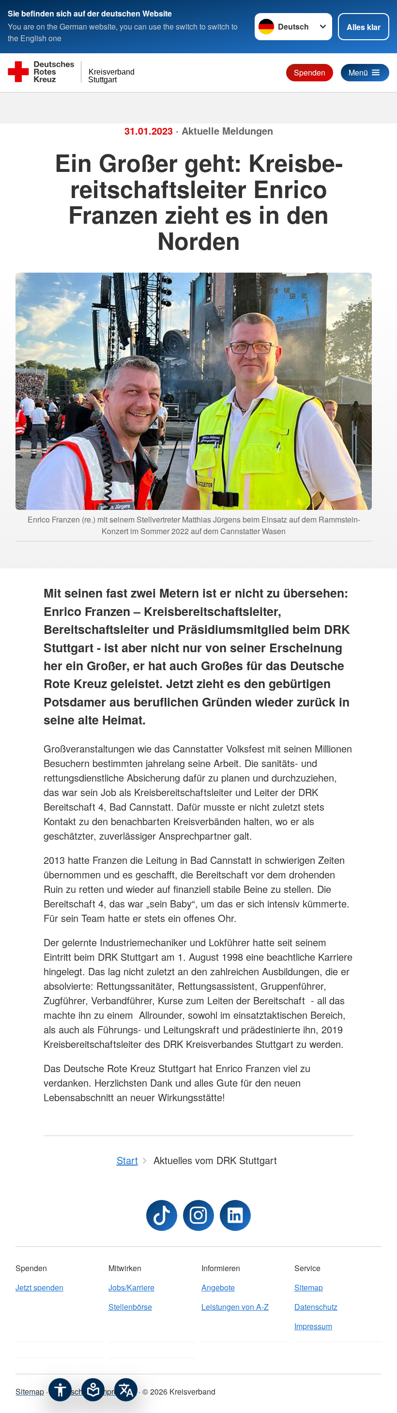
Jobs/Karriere (131, 1287)
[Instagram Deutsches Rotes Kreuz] (198, 1215)
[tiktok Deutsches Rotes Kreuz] (161, 1215)
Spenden (309, 72)
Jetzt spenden (39, 1287)
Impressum (313, 1326)
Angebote (218, 1287)
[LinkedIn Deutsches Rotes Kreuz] (235, 1215)
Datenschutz (315, 1306)
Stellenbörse (130, 1306)
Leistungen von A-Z (235, 1306)
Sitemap (308, 1287)
